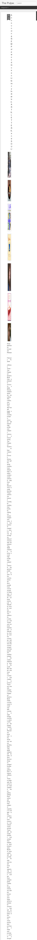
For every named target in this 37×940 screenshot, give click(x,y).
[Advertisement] (22, 42)
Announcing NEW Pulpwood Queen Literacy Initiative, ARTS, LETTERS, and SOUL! (11, 82)
